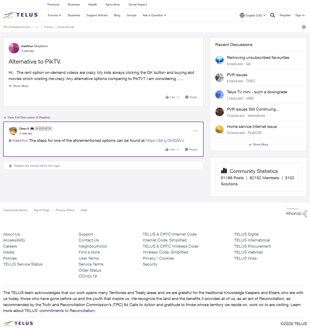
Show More (20, 86)
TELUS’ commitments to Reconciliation (60, 310)
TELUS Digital (246, 234)
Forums (48, 26)
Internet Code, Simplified (165, 240)
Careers (10, 246)
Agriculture (112, 4)
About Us (11, 234)
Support (86, 234)
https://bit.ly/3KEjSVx (165, 140)
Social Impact (137, 4)
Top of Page (41, 210)
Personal (53, 4)
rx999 (250, 98)
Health (92, 4)
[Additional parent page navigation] (36, 27)
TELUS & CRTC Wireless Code (170, 246)
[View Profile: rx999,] (219, 94)
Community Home (15, 210)
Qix (248, 63)
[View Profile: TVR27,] (219, 77)
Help (84, 210)
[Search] (272, 15)
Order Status (90, 270)
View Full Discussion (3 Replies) (29, 117)
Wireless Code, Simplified (165, 252)
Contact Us (89, 240)
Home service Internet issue (252, 126)
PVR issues (237, 74)
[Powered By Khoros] (297, 212)
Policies (10, 258)
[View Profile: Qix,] (219, 60)
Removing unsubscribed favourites (258, 57)
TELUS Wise (245, 258)
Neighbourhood (93, 246)
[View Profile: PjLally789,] (219, 129)
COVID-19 (88, 276)
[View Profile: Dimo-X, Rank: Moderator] (13, 131)
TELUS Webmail (248, 252)
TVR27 (250, 80)
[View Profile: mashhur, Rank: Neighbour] (14, 48)
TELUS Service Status (23, 264)
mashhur (27, 46)
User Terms (89, 258)
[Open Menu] (304, 27)
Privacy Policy (65, 210)
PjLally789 (254, 132)
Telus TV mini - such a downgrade (257, 92)
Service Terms (91, 264)
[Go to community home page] (21, 15)
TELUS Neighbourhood (16, 26)
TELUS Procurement (252, 246)
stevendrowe (256, 115)
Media (8, 252)
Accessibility (14, 240)
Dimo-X (24, 128)
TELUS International (252, 240)
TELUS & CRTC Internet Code (170, 234)
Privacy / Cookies (158, 258)
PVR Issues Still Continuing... (253, 109)
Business (74, 4)
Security (150, 264)
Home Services (65, 26)
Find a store (89, 252)
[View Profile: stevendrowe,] (219, 112)
